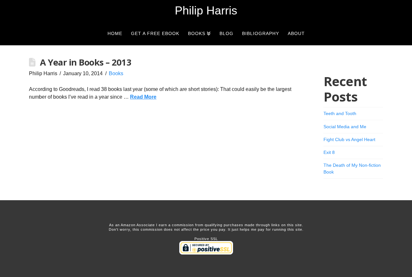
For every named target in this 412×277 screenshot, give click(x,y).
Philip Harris (206, 10)
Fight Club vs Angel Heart (349, 139)
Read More (143, 97)
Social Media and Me (344, 126)
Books (116, 73)
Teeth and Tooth (339, 113)
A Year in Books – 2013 (85, 62)
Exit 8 (329, 152)
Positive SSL (206, 239)
